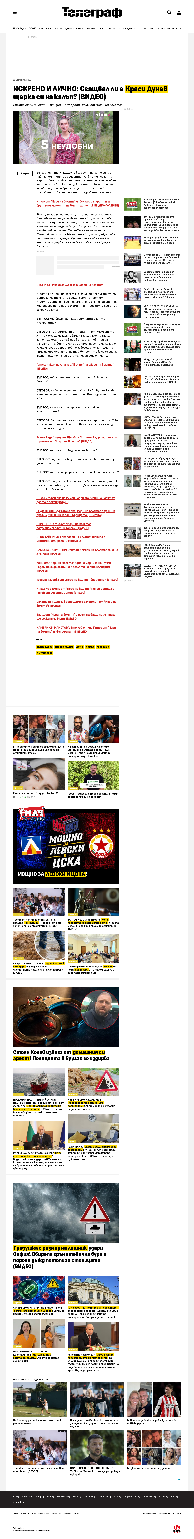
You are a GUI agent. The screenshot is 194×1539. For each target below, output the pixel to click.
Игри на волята (64, 647)
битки (90, 647)
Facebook (67, 1514)
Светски (147, 28)
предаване (103, 647)
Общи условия (44, 1530)
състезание (44, 653)
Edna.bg (175, 1497)
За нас (15, 1514)
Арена (80, 647)
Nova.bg (77, 1497)
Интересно (162, 28)
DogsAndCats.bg (132, 1497)
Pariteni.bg (89, 1497)
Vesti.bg (51, 1497)
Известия (177, 1514)
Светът (57, 28)
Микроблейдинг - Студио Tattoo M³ (36, 793)
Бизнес (92, 28)
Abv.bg (16, 1497)
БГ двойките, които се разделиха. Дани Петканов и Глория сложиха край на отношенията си (38, 749)
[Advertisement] (66, 682)
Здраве (69, 28)
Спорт (32, 28)
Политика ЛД (164, 1514)
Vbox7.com (27, 1497)
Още (175, 28)
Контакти (56, 1514)
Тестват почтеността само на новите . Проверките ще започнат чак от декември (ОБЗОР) (37, 922)
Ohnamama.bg (150, 1497)
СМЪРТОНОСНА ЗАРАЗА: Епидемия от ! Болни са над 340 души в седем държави (39, 1310)
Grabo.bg (163, 1497)
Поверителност (150, 1514)
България (45, 28)
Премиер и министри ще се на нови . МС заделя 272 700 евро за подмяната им (92, 969)
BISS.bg (117, 1497)
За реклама (25, 1514)
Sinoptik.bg (18, 1502)
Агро (102, 28)
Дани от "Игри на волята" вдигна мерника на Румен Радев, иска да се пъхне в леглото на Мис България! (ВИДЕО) (73, 566)
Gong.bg (40, 1497)
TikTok (76, 1514)
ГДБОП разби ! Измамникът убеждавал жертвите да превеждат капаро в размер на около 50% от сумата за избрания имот (92, 1153)
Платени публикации (40, 1514)
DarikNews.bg (64, 1497)
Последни (19, 28)
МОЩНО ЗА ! (52, 874)
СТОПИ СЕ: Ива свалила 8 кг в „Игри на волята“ (70, 284)
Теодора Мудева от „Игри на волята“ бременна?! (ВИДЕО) (77, 579)
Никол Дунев (44, 647)
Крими (80, 28)
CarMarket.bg (104, 1497)
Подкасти (114, 28)
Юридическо (131, 28)
